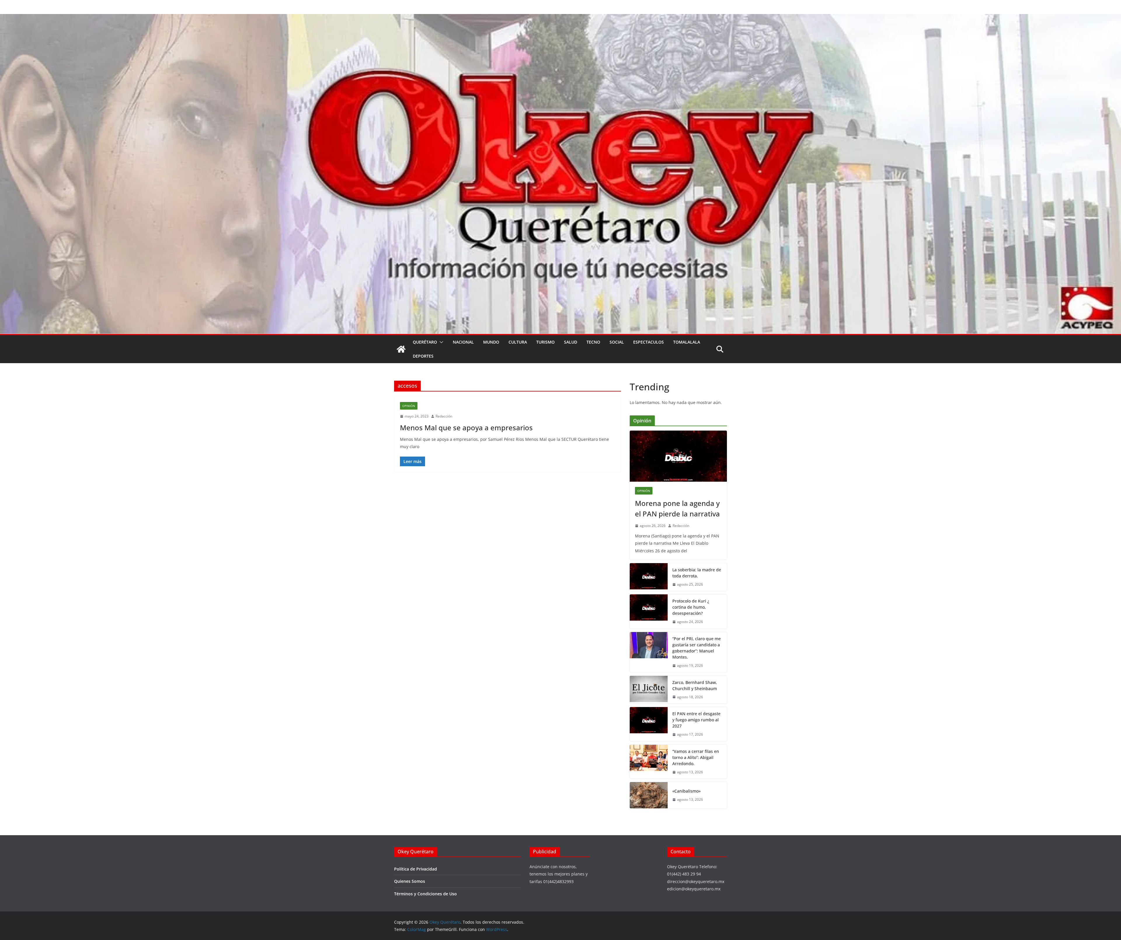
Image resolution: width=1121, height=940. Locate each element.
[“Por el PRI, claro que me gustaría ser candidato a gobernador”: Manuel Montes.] (649, 652)
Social (617, 342)
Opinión (408, 406)
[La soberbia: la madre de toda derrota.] (649, 577)
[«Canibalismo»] (649, 795)
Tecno (593, 342)
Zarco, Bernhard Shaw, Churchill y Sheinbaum (694, 685)
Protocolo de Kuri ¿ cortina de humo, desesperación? (690, 607)
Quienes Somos (409, 881)
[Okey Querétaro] (560, 18)
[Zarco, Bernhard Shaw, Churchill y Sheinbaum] (649, 690)
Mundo (491, 342)
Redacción (444, 416)
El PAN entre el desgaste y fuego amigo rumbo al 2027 (696, 720)
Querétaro (425, 342)
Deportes (423, 356)
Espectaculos (648, 342)
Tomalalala (686, 342)
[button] (440, 342)
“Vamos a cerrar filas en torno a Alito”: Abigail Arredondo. (695, 757)
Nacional (463, 342)
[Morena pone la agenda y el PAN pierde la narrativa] (678, 456)
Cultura (518, 342)
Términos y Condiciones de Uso (425, 894)
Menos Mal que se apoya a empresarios (466, 427)
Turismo (545, 342)
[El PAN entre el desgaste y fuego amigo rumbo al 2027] (649, 724)
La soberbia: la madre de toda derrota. (696, 573)
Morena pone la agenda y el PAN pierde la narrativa (677, 508)
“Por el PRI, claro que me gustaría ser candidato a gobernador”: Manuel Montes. (696, 648)
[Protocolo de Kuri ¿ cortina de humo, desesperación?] (649, 611)
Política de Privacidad (415, 869)
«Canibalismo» (686, 791)
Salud (570, 342)
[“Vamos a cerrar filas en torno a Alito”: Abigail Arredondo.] (649, 762)
